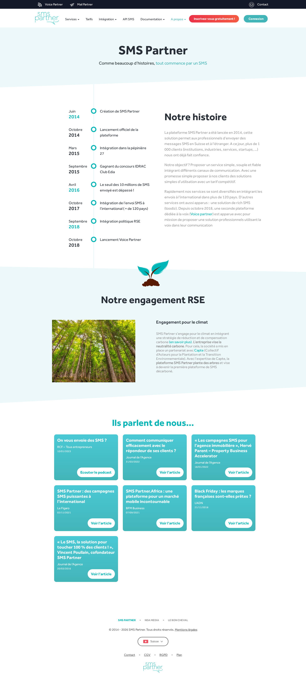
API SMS (128, 19)
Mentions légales (186, 629)
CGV (147, 654)
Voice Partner (54, 4)
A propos (177, 19)
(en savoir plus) (180, 342)
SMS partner (127, 620)
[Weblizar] (47, 18)
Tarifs (89, 19)
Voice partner (201, 214)
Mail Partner (85, 4)
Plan (179, 654)
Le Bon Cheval (178, 620)
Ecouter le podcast (96, 472)
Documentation (152, 19)
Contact (262, 4)
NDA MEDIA (152, 620)
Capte (199, 350)
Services (71, 19)
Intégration (106, 19)
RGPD (163, 654)
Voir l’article (170, 472)
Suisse (154, 641)
